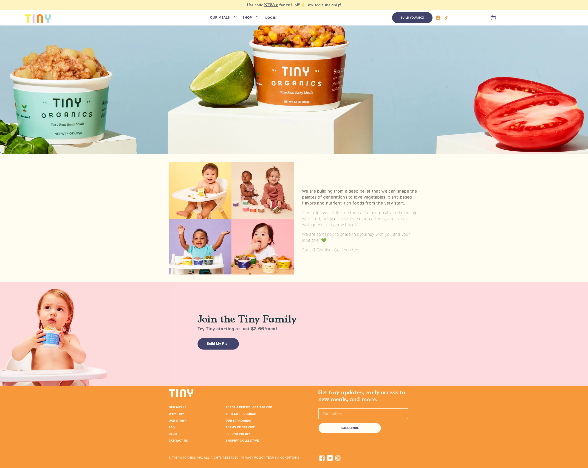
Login (271, 18)
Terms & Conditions (282, 458)
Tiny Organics (184, 458)
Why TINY (176, 414)
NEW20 (271, 5)
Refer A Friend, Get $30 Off (249, 407)
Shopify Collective (242, 441)
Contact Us (178, 441)
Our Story (177, 421)
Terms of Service (240, 427)
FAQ (172, 427)
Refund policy (238, 434)
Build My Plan (218, 343)
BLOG (173, 434)
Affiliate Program (241, 414)
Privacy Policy (253, 458)
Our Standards (238, 421)
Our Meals (178, 407)
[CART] (492, 17)
